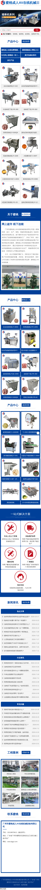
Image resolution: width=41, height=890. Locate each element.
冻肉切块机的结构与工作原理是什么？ (17, 624)
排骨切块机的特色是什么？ (13, 689)
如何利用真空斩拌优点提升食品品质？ (17, 616)
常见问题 (20, 704)
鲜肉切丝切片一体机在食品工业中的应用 (18, 663)
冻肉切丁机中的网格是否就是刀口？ (16, 725)
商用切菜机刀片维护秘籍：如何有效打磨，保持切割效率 (21, 732)
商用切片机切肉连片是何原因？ (15, 728)
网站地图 (3, 889)
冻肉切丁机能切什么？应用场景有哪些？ (18, 736)
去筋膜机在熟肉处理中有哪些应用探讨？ (18, 697)
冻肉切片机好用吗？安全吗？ (14, 693)
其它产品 (10, 60)
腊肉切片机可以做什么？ (12, 635)
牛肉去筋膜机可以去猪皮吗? (13, 674)
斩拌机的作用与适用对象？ (13, 743)
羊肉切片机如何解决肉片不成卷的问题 (17, 713)
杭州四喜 (24, 885)
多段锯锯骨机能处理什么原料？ (15, 721)
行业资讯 (20, 658)
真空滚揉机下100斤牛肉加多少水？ (16, 643)
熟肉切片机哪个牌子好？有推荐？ (15, 620)
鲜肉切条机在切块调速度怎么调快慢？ (17, 717)
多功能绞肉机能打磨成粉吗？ (14, 651)
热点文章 (20, 611)
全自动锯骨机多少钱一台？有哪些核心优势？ (19, 628)
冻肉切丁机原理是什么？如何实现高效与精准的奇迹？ (21, 686)
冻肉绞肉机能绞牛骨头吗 (12, 678)
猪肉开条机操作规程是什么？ (14, 709)
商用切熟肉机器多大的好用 (13, 682)
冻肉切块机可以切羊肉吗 (12, 667)
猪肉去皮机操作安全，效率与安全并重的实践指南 (21, 647)
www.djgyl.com (12, 841)
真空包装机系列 (30, 55)
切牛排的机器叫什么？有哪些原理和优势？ (18, 670)
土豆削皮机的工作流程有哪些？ (15, 639)
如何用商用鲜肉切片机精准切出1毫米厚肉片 (19, 740)
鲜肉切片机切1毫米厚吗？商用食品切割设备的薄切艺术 (21, 632)
